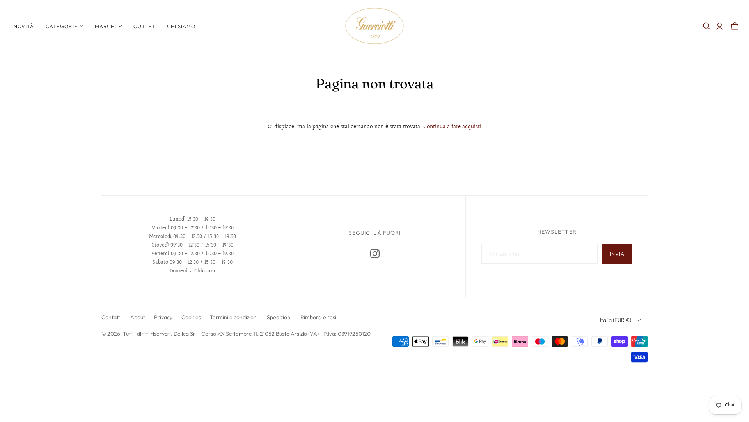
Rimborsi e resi (318, 317)
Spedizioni (279, 317)
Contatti (111, 317)
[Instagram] (375, 253)
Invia (617, 253)
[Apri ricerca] (707, 26)
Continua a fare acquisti (452, 126)
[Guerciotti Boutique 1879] (374, 26)
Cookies (191, 317)
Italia (615, 320)
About (137, 317)
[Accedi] (719, 26)
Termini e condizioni (234, 317)
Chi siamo (181, 26)
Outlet (144, 26)
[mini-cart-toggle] (734, 26)
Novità (24, 26)
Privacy (163, 317)
